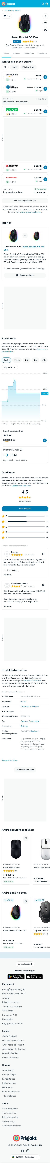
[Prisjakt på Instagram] (27, 1150)
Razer (23, 701)
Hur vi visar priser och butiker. (29, 212)
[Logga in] (46, 3)
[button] (7, 16)
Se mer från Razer (10, 760)
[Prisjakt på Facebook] (22, 1150)
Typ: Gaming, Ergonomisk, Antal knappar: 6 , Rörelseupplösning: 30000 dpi (25, 46)
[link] (25, 253)
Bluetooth (35, 731)
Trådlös (24, 726)
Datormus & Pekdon (13, 10)
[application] (25, 398)
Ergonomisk (34, 721)
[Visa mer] (4, 77)
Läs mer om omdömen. (22, 485)
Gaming (24, 721)
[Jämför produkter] (45, 30)
